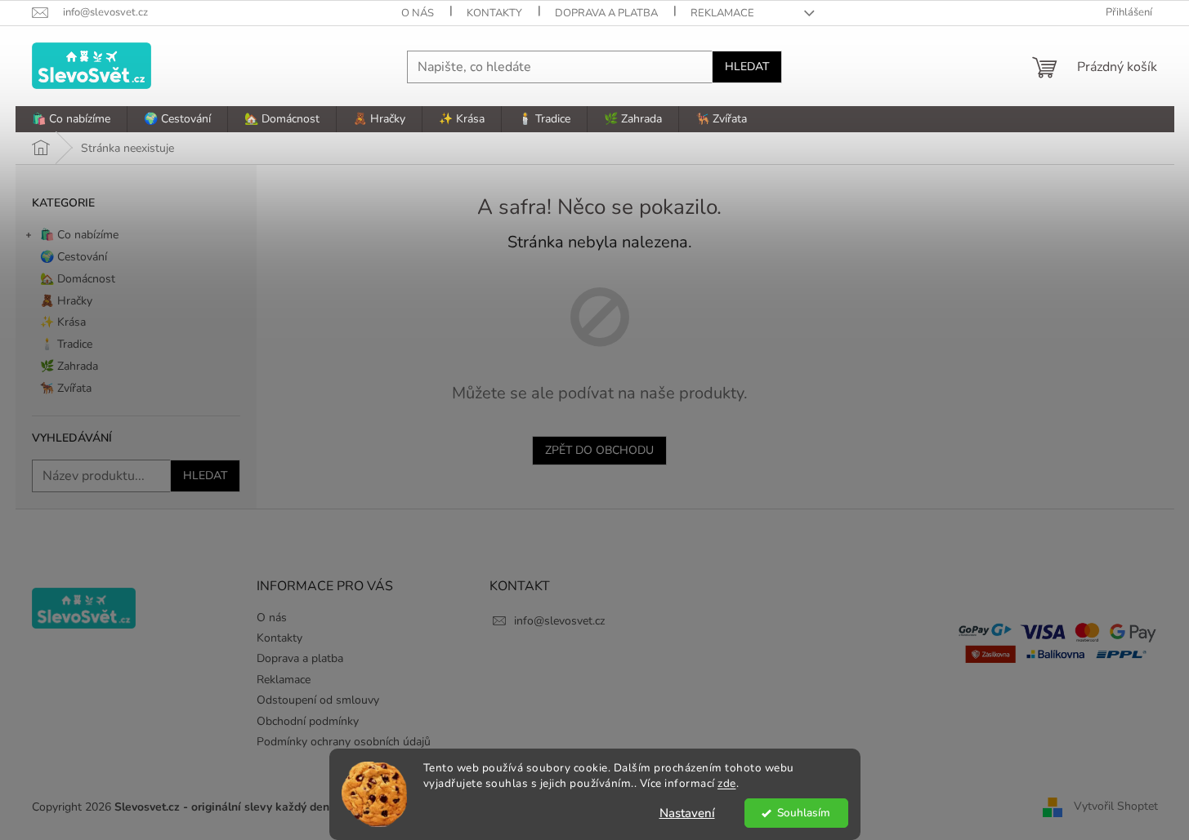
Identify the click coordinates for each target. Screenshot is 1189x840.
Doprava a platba (606, 13)
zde (726, 783)
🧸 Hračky (66, 301)
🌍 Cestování (73, 256)
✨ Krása (63, 322)
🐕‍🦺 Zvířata (66, 388)
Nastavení (687, 813)
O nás (417, 13)
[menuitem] (71, 119)
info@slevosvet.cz (559, 621)
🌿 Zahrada (69, 366)
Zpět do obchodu (599, 450)
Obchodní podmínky (308, 721)
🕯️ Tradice (66, 344)
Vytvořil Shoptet (1116, 806)
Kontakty (494, 13)
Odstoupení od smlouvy (318, 700)
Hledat (747, 66)
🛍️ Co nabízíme (79, 234)
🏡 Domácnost (77, 279)
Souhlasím (803, 812)
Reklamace (722, 13)
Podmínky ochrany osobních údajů (344, 741)
